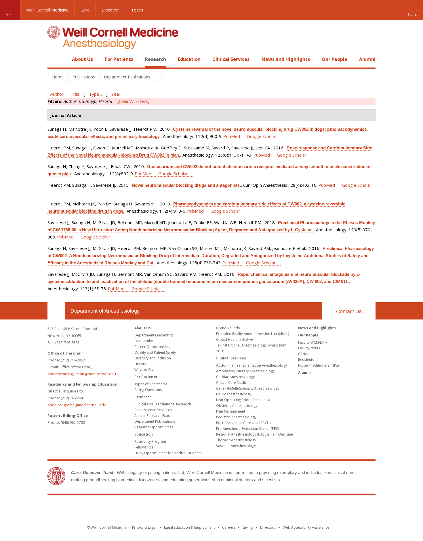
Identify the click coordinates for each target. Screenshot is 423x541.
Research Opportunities (153, 427)
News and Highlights (286, 59)
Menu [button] (10, 14)
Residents (306, 359)
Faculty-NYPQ (309, 348)
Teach (137, 10)
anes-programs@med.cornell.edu (76, 404)
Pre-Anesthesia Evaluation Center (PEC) (247, 428)
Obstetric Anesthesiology (236, 405)
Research (155, 59)
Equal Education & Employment (189, 527)
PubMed (231, 136)
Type (94, 94)
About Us (82, 59)
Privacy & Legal (144, 527)
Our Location (56, 310)
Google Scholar (262, 136)
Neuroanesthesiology (233, 394)
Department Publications (154, 421)
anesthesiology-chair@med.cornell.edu (81, 373)
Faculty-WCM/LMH (312, 342)
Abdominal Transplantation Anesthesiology (251, 365)
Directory (267, 527)
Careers (228, 527)
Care (85, 10)
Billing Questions (148, 389)
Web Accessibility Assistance (306, 527)
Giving (248, 527)
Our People (334, 59)
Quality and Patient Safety (155, 352)
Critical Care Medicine (233, 382)
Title (74, 94)
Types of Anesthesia (150, 384)
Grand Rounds (228, 328)
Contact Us (349, 311)
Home (53, 59)
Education (189, 59)
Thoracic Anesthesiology (236, 440)
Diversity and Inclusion (152, 358)
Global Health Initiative (234, 339)
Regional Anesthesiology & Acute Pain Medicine (254, 434)
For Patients (119, 59)
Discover (110, 10)
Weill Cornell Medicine (47, 10)
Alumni (367, 59)
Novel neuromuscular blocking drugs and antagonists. (186, 185)
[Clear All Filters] (133, 101)
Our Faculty (143, 340)
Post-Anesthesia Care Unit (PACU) (243, 422)
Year (116, 94)
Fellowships (143, 447)
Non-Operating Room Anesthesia (243, 399)
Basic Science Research (153, 409)
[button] (413, 10)
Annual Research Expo (152, 415)
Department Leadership (154, 335)
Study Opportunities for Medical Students (167, 452)
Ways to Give (144, 369)
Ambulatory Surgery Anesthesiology (245, 371)
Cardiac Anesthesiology (235, 376)
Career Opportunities (151, 346)
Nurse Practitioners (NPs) (318, 365)
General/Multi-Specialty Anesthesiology (247, 388)
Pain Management (230, 411)
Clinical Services (230, 59)
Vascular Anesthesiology (236, 445)
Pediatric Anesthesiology (236, 417)
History (140, 363)
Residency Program (150, 441)
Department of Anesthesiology (105, 311)
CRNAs (303, 353)
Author (57, 94)
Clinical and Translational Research (162, 404)
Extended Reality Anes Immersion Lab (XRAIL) (252, 333)
